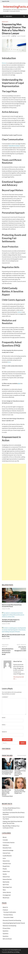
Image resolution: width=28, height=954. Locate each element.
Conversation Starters (9, 842)
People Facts (5, 21)
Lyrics (4, 858)
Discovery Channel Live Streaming (12, 920)
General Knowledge (8, 850)
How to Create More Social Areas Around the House (12, 605)
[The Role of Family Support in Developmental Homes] (14, 615)
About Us (5, 907)
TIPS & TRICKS (7, 892)
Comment (5, 697)
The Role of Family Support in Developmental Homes (10, 620)
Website (4, 731)
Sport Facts (6, 884)
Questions (5, 931)
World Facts (6, 897)
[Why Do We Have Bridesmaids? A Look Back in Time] (14, 630)
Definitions (6, 845)
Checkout (5, 910)
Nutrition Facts (7, 863)
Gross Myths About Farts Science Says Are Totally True (7, 772)
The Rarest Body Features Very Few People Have (19, 791)
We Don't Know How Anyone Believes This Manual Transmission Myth (7, 793)
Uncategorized (7, 895)
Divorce (4, 63)
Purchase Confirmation (10, 912)
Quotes (5, 874)
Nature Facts (6, 861)
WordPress (10, 952)
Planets (5, 868)
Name (4, 717)
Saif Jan (14, 36)
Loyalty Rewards (7, 855)
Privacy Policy (6, 928)
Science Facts (6, 876)
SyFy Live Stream (7, 938)
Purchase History (8, 914)
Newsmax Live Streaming (9, 925)
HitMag (17, 952)
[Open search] (24, 16)
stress (9, 362)
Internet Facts (6, 853)
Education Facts (7, 847)
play (19, 383)
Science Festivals (7, 879)
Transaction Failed (8, 917)
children (19, 312)
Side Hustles (6, 882)
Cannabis (5, 840)
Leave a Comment (21, 36)
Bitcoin (5, 837)
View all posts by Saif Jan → (18, 677)
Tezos (4, 889)
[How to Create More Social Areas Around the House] (14, 595)
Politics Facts (6, 871)
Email (4, 724)
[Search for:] (14, 743)
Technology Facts (7, 887)
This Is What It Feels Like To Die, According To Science (20, 773)
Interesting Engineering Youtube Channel (14, 923)
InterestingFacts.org (16, 949)
